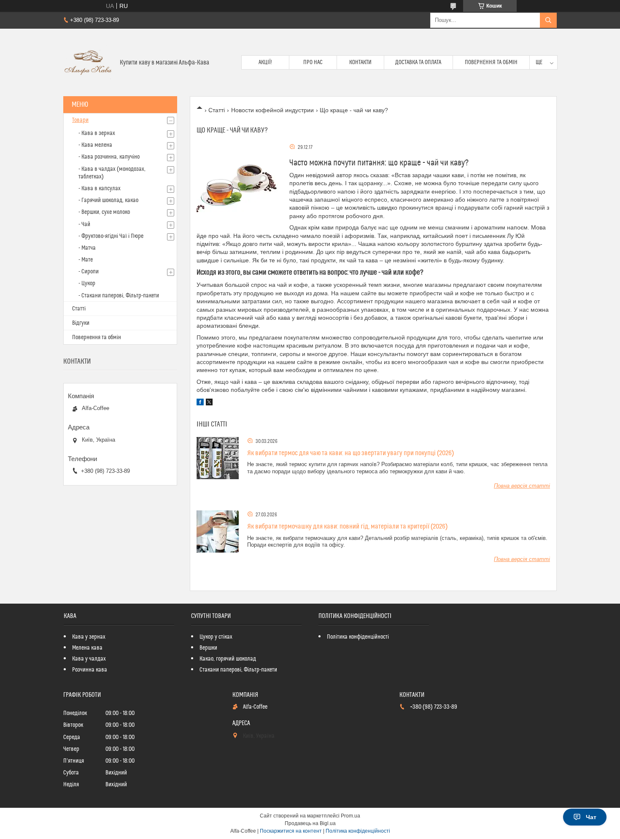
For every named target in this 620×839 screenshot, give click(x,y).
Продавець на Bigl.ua (310, 823)
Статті (216, 110)
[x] (209, 403)
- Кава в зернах (96, 133)
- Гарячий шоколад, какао (108, 200)
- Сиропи (88, 271)
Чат (591, 817)
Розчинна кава (89, 669)
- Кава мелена (95, 145)
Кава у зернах (88, 637)
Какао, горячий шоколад (227, 659)
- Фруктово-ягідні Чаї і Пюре (110, 236)
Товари (80, 120)
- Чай (84, 224)
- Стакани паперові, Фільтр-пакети (118, 295)
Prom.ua (350, 816)
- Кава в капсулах (99, 188)
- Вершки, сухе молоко (104, 212)
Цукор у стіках (215, 637)
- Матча (87, 248)
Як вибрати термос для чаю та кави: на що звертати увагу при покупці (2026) (350, 453)
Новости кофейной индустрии (272, 110)
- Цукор (86, 283)
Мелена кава (87, 648)
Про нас (313, 62)
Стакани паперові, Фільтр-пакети (238, 669)
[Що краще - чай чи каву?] (239, 185)
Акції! (265, 62)
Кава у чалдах (89, 659)
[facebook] (200, 403)
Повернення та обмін (491, 62)
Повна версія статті (522, 486)
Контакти (360, 62)
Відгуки (80, 323)
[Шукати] (548, 20)
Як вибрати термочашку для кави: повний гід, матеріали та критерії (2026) (347, 526)
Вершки (208, 648)
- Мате (85, 259)
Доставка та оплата (418, 62)
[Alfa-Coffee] (88, 62)
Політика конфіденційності (358, 637)
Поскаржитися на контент (291, 831)
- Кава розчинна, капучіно (109, 157)
